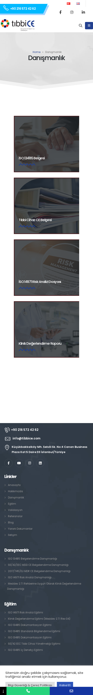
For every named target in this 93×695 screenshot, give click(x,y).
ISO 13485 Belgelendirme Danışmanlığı (32, 558)
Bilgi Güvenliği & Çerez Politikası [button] (30, 685)
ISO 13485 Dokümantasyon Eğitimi (29, 625)
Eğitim (12, 504)
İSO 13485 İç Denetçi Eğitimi (25, 650)
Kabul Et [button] (65, 685)
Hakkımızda (15, 491)
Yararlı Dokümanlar (20, 529)
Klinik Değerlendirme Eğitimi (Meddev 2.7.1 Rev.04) (39, 619)
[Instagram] (72, 12)
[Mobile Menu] (89, 25)
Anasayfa (14, 485)
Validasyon (15, 510)
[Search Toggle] (80, 25)
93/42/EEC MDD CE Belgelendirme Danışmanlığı (38, 565)
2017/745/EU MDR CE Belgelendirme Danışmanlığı (39, 571)
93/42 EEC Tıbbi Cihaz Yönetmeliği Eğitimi (34, 643)
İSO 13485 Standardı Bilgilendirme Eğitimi (34, 631)
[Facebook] (60, 12)
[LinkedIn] (83, 12)
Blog (11, 522)
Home (36, 52)
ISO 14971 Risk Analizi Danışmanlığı (29, 577)
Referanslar (15, 516)
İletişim (12, 535)
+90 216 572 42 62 (23, 8)
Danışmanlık (16, 497)
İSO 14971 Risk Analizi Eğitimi (25, 612)
